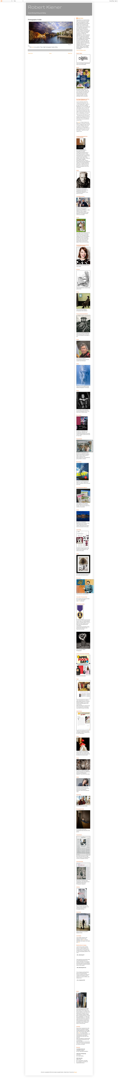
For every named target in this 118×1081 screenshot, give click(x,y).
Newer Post (30, 53)
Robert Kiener (45, 7)
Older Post (70, 53)
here (33, 47)
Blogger (75, 1072)
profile (79, 122)
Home (50, 53)
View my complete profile (81, 50)
